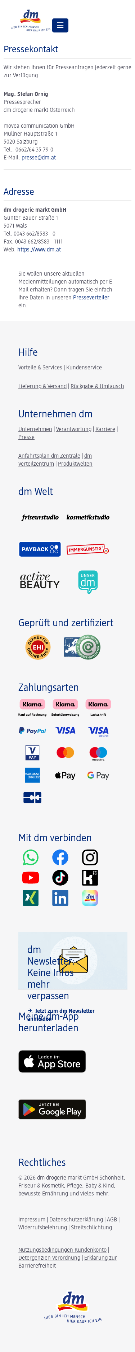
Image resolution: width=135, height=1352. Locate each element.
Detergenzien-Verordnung (49, 1258)
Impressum (31, 1220)
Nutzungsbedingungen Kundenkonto (62, 1250)
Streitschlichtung (91, 1228)
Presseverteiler (91, 298)
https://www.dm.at (39, 250)
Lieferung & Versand (42, 387)
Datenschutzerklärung (76, 1220)
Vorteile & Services (40, 368)
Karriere (105, 430)
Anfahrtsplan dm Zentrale (49, 456)
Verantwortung (73, 430)
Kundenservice (84, 368)
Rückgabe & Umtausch (97, 387)
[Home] (30, 20)
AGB (112, 1220)
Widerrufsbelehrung (42, 1228)
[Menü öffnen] (60, 25)
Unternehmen (35, 430)
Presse (26, 437)
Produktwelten (75, 464)
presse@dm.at (39, 158)
